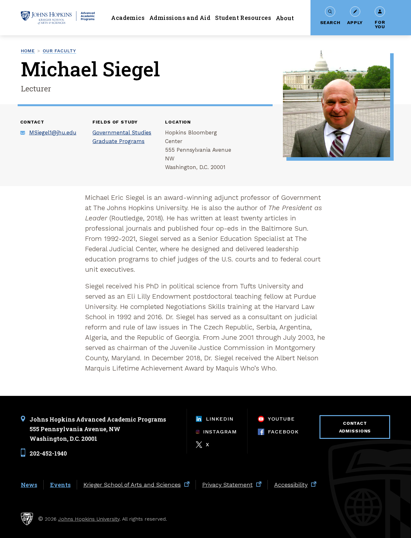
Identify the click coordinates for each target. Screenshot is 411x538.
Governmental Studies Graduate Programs (121, 136)
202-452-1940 (48, 453)
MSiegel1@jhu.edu (52, 132)
